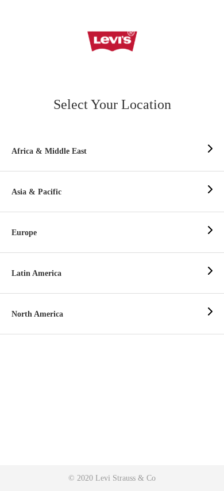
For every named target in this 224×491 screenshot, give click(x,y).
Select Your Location (112, 104)
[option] (112, 151)
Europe (24, 232)
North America (37, 314)
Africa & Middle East (49, 151)
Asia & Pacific (36, 192)
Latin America (36, 273)
